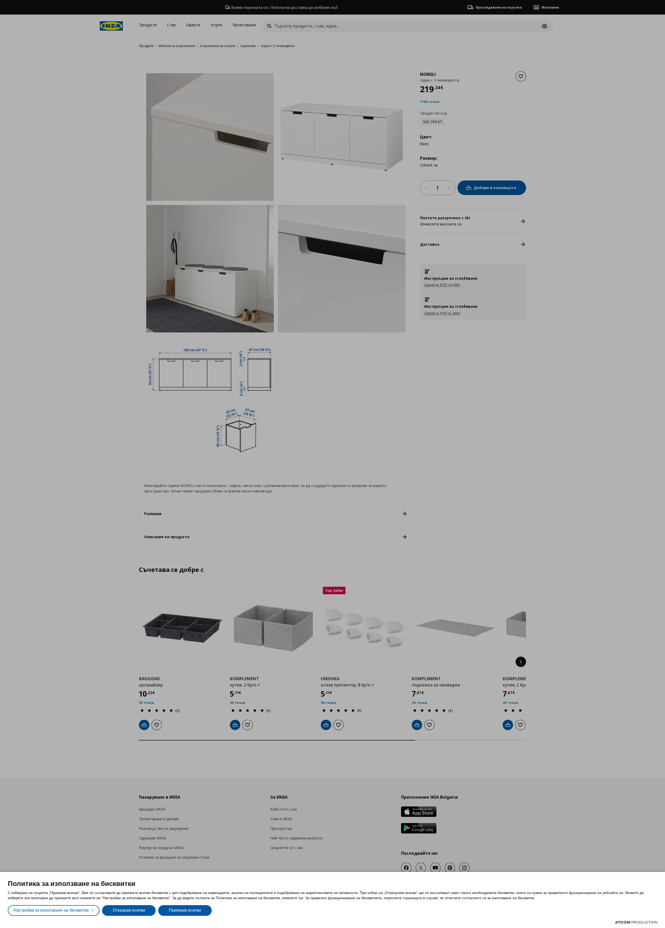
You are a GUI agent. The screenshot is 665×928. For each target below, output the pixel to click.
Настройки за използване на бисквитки (51, 910)
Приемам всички (185, 910)
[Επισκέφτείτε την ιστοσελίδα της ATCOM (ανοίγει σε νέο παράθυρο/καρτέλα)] (636, 922)
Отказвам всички (129, 910)
